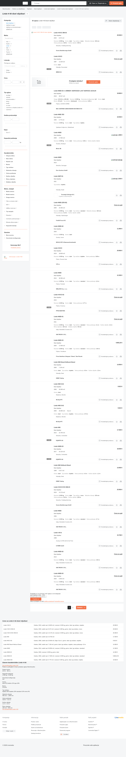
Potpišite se (36, 599)
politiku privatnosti (49, 601)
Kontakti (5, 727)
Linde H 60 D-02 (59, 294)
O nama (5, 721)
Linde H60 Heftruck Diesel (62, 465)
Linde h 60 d (58, 532)
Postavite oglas (93, 82)
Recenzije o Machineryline (38, 730)
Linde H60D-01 (58, 316)
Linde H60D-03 (58, 340)
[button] (116, 50)
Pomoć (4, 724)
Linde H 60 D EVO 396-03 (62, 487)
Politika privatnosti (36, 724)
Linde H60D (57, 132)
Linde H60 (57, 427)
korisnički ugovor (59, 601)
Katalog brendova (36, 733)
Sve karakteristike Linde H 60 (10, 665)
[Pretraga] (33, 3)
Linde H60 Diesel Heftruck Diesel (64, 362)
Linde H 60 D (58, 56)
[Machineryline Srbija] (12, 3)
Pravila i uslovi (35, 721)
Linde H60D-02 (58, 226)
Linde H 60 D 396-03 (60, 32)
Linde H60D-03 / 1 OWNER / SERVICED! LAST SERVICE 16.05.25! (75, 91)
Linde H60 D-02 (59, 384)
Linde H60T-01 (58, 176)
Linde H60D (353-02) (60, 202)
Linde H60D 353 (59, 114)
